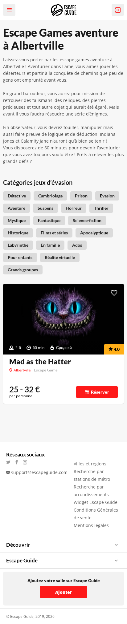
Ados (77, 245)
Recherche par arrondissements (91, 490)
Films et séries (54, 232)
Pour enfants (20, 257)
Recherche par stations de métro (92, 475)
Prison (81, 195)
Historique (18, 232)
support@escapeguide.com (39, 472)
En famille (50, 245)
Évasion (107, 195)
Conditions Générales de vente (96, 514)
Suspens (45, 208)
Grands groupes (23, 269)
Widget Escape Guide (95, 502)
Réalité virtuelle (60, 257)
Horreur (74, 208)
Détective (17, 195)
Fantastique (49, 220)
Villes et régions (90, 464)
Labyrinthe (18, 245)
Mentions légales (91, 525)
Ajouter (63, 592)
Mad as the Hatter (40, 362)
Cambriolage (50, 195)
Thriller (101, 208)
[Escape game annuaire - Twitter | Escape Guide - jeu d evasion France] (10, 462)
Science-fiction (87, 220)
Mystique (17, 220)
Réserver (100, 392)
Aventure (16, 208)
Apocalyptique (94, 232)
